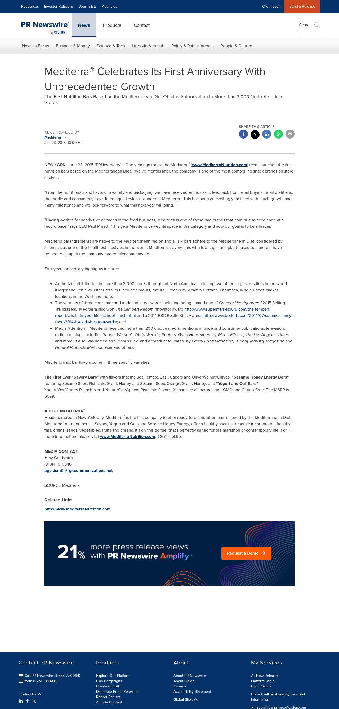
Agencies (109, 6)
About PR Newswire (189, 675)
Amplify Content (109, 702)
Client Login (272, 6)
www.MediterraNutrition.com (219, 165)
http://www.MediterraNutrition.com (77, 509)
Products (112, 25)
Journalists (88, 6)
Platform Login (262, 681)
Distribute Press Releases (117, 691)
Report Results (108, 697)
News (84, 25)
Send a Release (302, 6)
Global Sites (183, 699)
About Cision (183, 681)
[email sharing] (290, 135)
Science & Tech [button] (111, 46)
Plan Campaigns (109, 681)
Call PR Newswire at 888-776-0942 (53, 675)
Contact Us (28, 694)
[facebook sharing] (243, 135)
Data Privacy (261, 686)
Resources (30, 6)
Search (305, 25)
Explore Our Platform (113, 675)
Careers (179, 686)
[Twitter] (34, 701)
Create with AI (107, 686)
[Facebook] (27, 701)
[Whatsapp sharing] (278, 135)
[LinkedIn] (21, 701)
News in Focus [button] (35, 46)
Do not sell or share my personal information (278, 696)
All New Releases (265, 675)
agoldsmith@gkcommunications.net (78, 470)
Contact (142, 25)
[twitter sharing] (255, 135)
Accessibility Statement (192, 691)
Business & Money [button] (73, 46)
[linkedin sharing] (266, 135)
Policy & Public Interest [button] (192, 46)
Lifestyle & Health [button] (148, 46)
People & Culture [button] (236, 46)
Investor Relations (59, 6)
